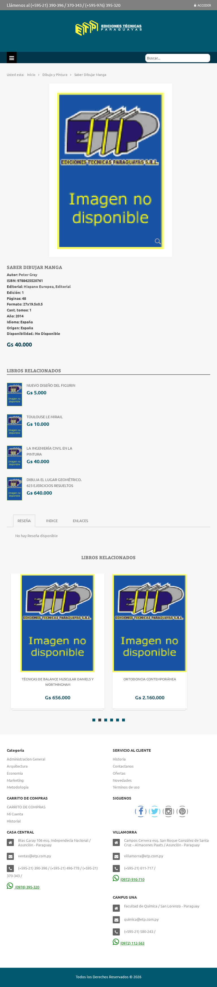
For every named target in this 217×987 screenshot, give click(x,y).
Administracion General (26, 759)
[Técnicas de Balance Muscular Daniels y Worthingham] (57, 622)
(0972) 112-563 (132, 943)
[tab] (24, 520)
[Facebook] (140, 811)
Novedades (122, 780)
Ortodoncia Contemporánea (149, 679)
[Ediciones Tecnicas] (108, 27)
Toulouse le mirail (45, 416)
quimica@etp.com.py (141, 919)
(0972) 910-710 (132, 879)
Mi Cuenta (15, 813)
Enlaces (80, 520)
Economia (15, 773)
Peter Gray (28, 274)
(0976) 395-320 (26, 887)
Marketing (15, 780)
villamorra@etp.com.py (143, 855)
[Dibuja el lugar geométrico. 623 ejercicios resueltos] (14, 488)
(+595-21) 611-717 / (139, 868)
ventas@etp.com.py (34, 855)
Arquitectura (17, 766)
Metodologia (18, 787)
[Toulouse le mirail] (14, 425)
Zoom (158, 241)
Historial (14, 821)
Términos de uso (126, 787)
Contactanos (123, 766)
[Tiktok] (182, 811)
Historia (119, 759)
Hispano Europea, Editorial (47, 286)
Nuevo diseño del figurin (51, 385)
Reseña (24, 520)
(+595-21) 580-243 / (139, 931)
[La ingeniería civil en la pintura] (14, 456)
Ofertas (119, 773)
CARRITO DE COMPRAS (26, 806)
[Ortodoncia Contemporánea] (149, 622)
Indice (52, 520)
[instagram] (168, 811)
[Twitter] (154, 811)
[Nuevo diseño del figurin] (14, 393)
